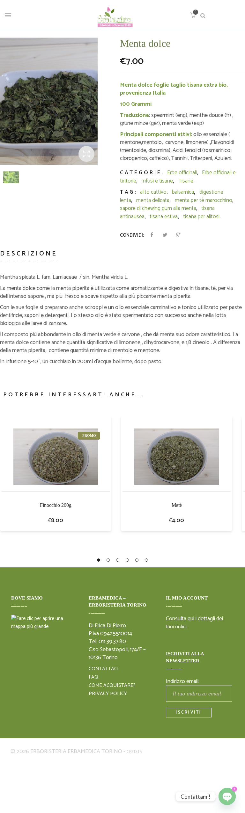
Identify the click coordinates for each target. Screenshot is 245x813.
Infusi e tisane (157, 180)
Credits (134, 752)
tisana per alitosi (201, 216)
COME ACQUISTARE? (112, 685)
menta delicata (152, 200)
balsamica (183, 192)
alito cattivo (153, 192)
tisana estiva (164, 216)
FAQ (93, 677)
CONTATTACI (104, 669)
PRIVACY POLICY (108, 694)
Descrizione (28, 253)
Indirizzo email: (182, 681)
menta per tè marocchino (203, 200)
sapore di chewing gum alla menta (158, 208)
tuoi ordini (176, 627)
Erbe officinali (182, 172)
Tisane (185, 180)
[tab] (31, 257)
